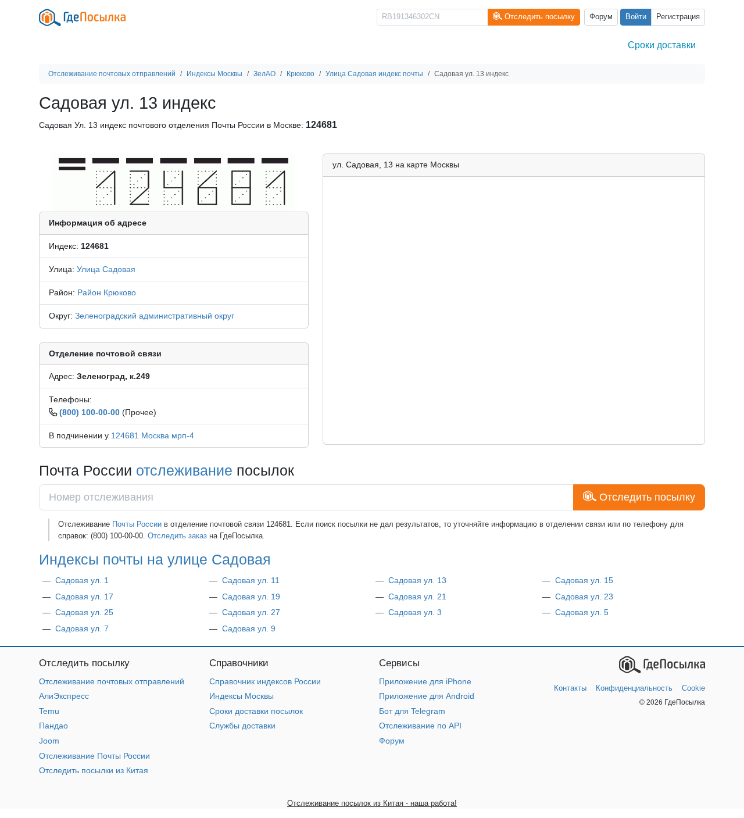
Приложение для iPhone (425, 681)
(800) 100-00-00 (89, 412)
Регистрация (678, 17)
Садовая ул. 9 (249, 628)
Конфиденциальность (634, 688)
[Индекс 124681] (173, 182)
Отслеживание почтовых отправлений (111, 681)
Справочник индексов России (265, 681)
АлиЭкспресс (64, 696)
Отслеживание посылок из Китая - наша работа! (372, 803)
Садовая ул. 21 (417, 596)
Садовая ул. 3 (415, 612)
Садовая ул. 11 (251, 580)
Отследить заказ (177, 535)
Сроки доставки (662, 45)
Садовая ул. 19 (251, 596)
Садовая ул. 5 (582, 612)
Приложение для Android (426, 696)
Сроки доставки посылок (256, 711)
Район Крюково (106, 292)
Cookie (693, 688)
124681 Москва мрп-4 (152, 435)
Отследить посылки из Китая (93, 770)
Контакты (570, 688)
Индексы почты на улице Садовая (155, 559)
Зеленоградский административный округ (154, 315)
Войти (635, 17)
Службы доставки (242, 725)
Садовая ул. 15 (584, 580)
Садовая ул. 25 (84, 612)
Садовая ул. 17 (84, 596)
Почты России (137, 524)
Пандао (53, 725)
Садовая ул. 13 (417, 580)
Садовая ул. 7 (82, 628)
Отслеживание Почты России (94, 755)
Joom (49, 740)
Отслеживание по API (420, 725)
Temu (49, 711)
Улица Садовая (106, 269)
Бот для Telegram (412, 711)
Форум (601, 17)
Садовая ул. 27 (251, 612)
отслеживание (184, 470)
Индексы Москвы (241, 696)
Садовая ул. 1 (82, 580)
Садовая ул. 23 (584, 596)
